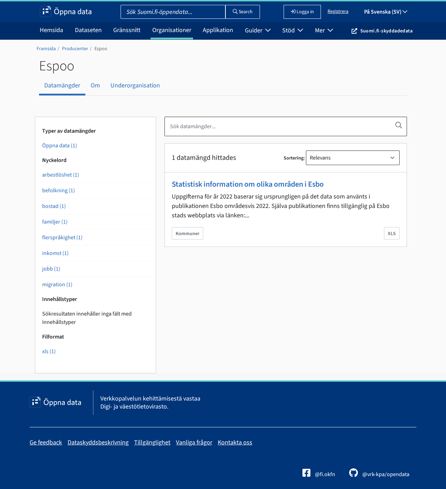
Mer (320, 30)
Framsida (46, 48)
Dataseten (88, 30)
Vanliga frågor (194, 442)
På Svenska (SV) (383, 12)
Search (245, 11)
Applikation (218, 30)
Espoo (100, 48)
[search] (398, 125)
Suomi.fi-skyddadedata (386, 31)
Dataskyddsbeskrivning (98, 442)
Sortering (293, 158)
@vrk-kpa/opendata (385, 474)
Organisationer (171, 30)
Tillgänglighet (152, 442)
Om (95, 85)
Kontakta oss (235, 442)
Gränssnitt (126, 30)
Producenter (75, 48)
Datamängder (62, 85)
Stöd (289, 30)
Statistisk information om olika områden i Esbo (248, 184)
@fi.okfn (324, 474)
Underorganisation (135, 85)
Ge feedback (46, 442)
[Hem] (66, 11)
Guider (254, 30)
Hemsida (51, 30)
